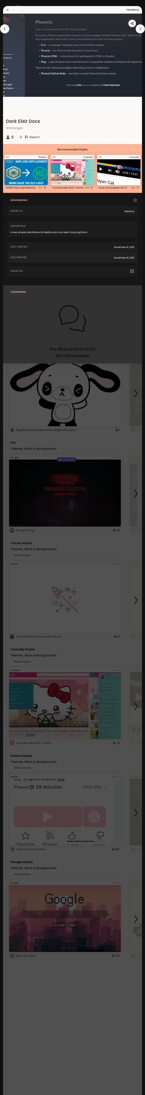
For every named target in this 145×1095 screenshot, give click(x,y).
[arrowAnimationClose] (4, 29)
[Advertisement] (15, 547)
